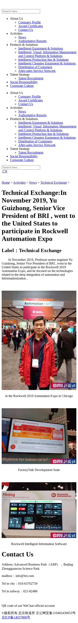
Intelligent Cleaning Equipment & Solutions (47, 63)
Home (6, 182)
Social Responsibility (24, 82)
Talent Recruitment (30, 78)
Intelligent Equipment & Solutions (40, 48)
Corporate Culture (22, 85)
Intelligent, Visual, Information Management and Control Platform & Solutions (47, 54)
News (22, 37)
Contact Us (25, 30)
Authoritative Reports (32, 41)
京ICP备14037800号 (16, 617)
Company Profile (29, 22)
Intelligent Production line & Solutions (43, 59)
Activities (19, 182)
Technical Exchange (53, 182)
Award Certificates (30, 26)
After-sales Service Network (37, 71)
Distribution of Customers (35, 67)
